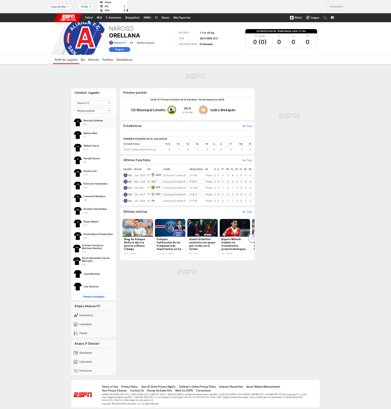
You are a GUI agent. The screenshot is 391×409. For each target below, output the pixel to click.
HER (158, 187)
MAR (158, 174)
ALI (130, 175)
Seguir (119, 49)
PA (153, 200)
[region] (204, 146)
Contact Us (137, 390)
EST (154, 181)
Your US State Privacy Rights (158, 386)
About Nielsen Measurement (263, 386)
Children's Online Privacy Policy (197, 386)
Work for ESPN (184, 390)
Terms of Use (110, 386)
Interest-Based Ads (231, 386)
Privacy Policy (129, 386)
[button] (325, 17)
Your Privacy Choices (114, 390)
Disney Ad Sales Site (159, 390)
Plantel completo (93, 296)
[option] (138, 238)
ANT (158, 194)
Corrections (203, 390)
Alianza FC (120, 42)
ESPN (68, 17)
